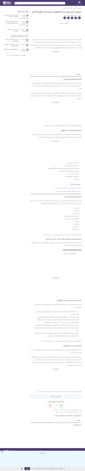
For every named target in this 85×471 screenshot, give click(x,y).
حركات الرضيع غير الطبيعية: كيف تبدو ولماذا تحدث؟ (68, 191)
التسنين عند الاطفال (77, 415)
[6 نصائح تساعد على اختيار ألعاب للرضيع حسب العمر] (23, 17)
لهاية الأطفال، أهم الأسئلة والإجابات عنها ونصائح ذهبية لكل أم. (56, 341)
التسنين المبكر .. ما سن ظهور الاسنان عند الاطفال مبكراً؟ (58, 235)
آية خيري (73, 409)
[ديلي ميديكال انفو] (7, 3)
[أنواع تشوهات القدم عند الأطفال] (23, 50)
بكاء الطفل (63, 415)
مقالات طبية (73, 8)
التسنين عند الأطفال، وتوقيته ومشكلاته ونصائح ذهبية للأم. (58, 125)
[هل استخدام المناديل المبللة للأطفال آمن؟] (23, 40)
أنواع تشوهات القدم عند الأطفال (11, 49)
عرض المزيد (57, 415)
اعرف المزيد (34, 468)
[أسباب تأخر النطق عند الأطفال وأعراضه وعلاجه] (23, 45)
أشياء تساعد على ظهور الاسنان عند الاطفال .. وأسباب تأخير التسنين (55, 391)
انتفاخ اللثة (76, 163)
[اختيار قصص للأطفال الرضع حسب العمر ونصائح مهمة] (23, 24)
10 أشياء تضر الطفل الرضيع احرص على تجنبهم (69, 188)
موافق (27, 468)
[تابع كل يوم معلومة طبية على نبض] (16, 55)
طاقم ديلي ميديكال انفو (58, 409)
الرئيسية (79, 8)
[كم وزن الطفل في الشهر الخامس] (23, 30)
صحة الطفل (65, 8)
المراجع (78, 420)
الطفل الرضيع (69, 415)
